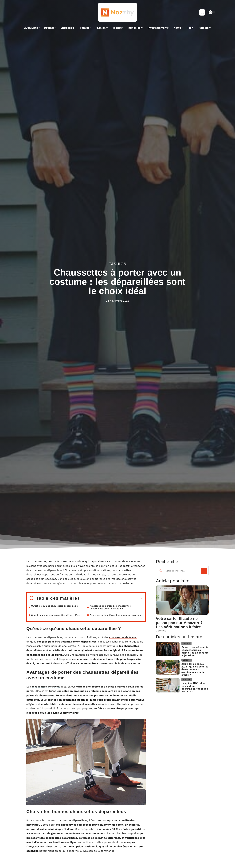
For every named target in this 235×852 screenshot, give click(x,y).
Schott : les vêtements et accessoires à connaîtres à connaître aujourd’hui (194, 651)
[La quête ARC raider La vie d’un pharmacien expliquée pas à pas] (168, 685)
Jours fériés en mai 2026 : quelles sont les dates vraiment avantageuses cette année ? (194, 669)
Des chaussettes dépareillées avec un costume (115, 615)
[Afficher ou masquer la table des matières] (111, 598)
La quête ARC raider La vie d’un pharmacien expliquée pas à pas (194, 687)
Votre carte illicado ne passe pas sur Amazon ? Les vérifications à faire (179, 622)
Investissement (166, 589)
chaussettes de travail (123, 637)
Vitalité (186, 679)
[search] (202, 12)
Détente (187, 660)
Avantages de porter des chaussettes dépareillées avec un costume (110, 607)
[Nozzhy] (117, 12)
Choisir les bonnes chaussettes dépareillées (55, 615)
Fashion (117, 264)
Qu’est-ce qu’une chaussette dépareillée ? (54, 606)
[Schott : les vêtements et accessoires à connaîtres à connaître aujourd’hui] (168, 649)
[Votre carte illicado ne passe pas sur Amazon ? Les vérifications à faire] (182, 599)
